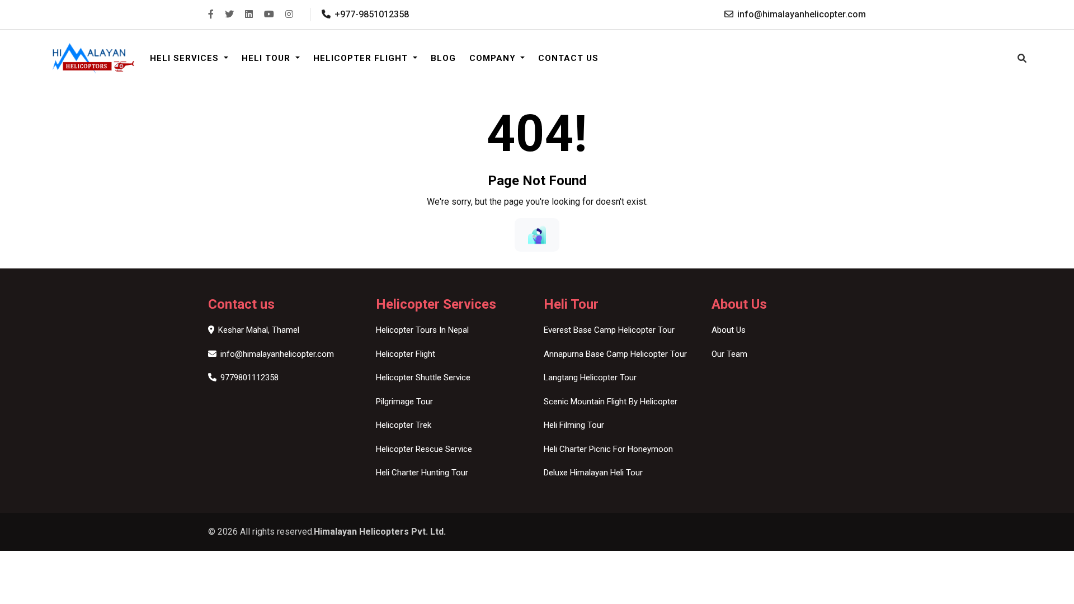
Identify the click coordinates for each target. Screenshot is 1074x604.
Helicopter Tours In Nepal (422, 330)
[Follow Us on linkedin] (249, 14)
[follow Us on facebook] (211, 14)
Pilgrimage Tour (404, 402)
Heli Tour (267, 58)
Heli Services (186, 58)
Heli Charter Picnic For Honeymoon (608, 449)
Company (494, 58)
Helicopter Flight (362, 58)
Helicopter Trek (403, 425)
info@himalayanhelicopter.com (277, 354)
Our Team (729, 354)
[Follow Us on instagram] (289, 14)
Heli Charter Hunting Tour (422, 473)
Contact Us (568, 58)
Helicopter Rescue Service (424, 449)
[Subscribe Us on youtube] (269, 14)
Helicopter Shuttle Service (423, 377)
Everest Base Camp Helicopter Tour (609, 330)
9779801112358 (249, 377)
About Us (729, 330)
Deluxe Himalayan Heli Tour (593, 473)
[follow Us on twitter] (229, 14)
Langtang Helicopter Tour (590, 377)
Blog (443, 58)
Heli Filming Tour (574, 425)
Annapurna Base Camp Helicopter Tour (615, 354)
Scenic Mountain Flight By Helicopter (610, 402)
